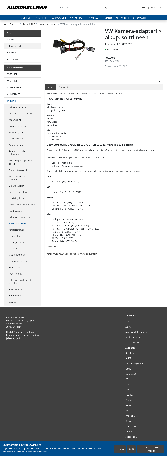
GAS (127, 389)
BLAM (128, 358)
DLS (127, 384)
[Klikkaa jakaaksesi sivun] (160, 81)
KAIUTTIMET (42, 17)
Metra (128, 405)
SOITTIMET (26, 17)
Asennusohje (53, 246)
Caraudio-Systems (134, 363)
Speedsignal (131, 436)
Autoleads (130, 347)
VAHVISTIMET (76, 17)
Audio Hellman (132, 337)
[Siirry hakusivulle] (106, 7)
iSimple (129, 400)
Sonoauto (130, 431)
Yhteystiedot (122, 17)
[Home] (5, 24)
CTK (127, 379)
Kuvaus (50, 87)
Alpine (128, 326)
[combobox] (81, 7)
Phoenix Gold (132, 415)
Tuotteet (107, 17)
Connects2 (130, 374)
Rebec (128, 421)
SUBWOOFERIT (59, 17)
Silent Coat (130, 426)
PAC (127, 410)
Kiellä (131, 449)
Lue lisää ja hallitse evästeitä (151, 449)
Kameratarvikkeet (47, 24)
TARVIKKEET (93, 17)
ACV (127, 321)
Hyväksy (120, 449)
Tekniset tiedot (66, 87)
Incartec (129, 394)
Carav (128, 368)
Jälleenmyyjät (139, 17)
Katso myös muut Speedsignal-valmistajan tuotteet (72, 253)
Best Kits (129, 353)
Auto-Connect (132, 342)
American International (136, 332)
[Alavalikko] (37, 46)
